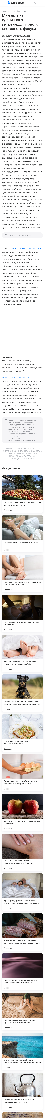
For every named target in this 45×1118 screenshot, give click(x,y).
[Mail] (8, 3)
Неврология (21, 11)
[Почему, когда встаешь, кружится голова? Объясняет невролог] (22, 971)
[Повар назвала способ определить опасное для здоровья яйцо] (22, 772)
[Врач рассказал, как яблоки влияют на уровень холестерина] (22, 494)
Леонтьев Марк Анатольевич (26, 248)
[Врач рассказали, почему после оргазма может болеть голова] (22, 1011)
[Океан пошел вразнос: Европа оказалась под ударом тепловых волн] (22, 1051)
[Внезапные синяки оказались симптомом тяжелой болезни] (22, 852)
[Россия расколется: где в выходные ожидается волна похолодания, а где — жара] (22, 693)
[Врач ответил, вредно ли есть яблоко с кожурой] (22, 812)
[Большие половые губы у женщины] (22, 533)
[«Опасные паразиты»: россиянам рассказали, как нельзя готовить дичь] (22, 932)
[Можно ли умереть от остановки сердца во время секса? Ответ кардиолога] (22, 653)
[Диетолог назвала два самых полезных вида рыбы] (22, 733)
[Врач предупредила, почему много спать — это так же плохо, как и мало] (22, 892)
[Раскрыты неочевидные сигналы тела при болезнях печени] (22, 573)
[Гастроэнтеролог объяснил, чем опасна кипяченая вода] (22, 1091)
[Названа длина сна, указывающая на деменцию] (22, 613)
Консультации (7, 11)
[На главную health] (17, 3)
